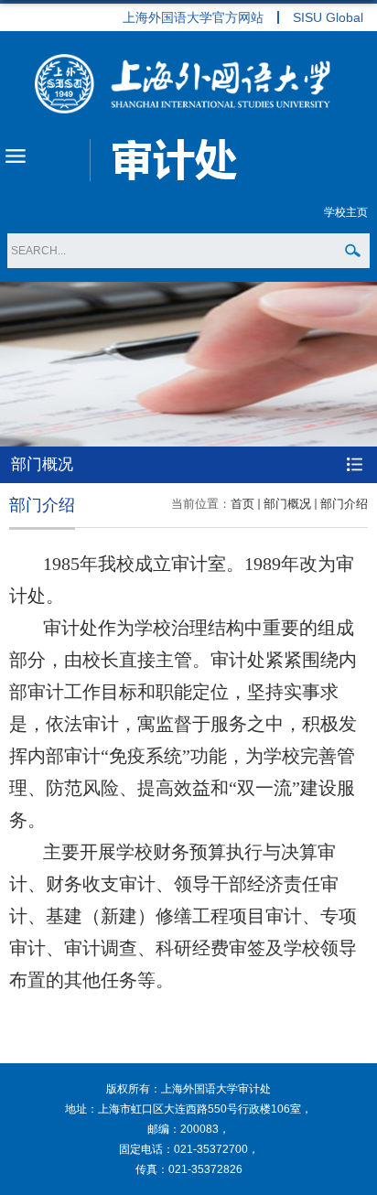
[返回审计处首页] (188, 83)
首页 (242, 504)
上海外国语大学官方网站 (193, 17)
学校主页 (346, 212)
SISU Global (328, 17)
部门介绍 (344, 504)
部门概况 (287, 504)
